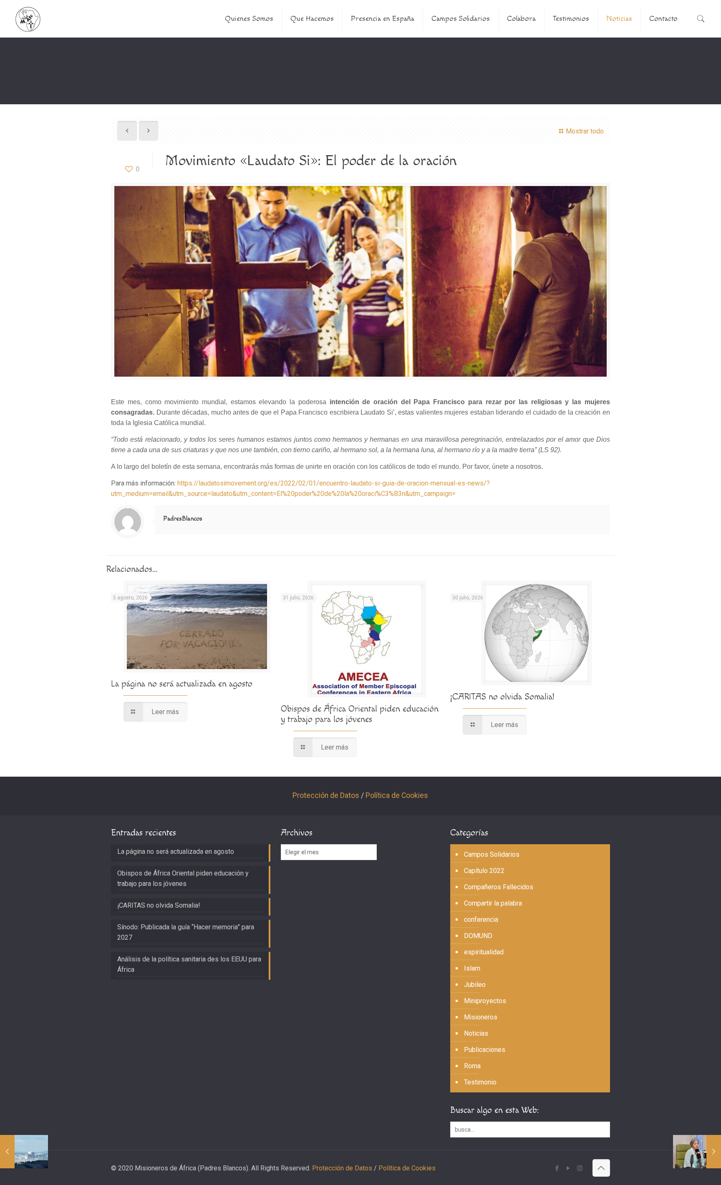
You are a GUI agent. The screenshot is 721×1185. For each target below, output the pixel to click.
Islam (472, 968)
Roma (472, 1066)
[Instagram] (579, 1168)
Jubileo (475, 985)
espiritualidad (484, 952)
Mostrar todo (584, 131)
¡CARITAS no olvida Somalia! (502, 697)
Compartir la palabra (493, 903)
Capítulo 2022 (484, 871)
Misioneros (480, 1017)
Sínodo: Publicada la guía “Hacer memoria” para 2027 (185, 932)
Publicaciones (484, 1050)
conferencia (481, 919)
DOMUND (478, 936)
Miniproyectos (485, 1001)
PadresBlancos (182, 518)
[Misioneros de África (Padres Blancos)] (27, 19)
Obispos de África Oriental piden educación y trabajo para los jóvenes (360, 714)
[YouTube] (568, 1168)
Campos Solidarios (491, 854)
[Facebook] (557, 1168)
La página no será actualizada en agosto (181, 684)
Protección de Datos (325, 795)
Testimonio (480, 1082)
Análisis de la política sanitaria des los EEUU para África (189, 964)
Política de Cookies (397, 795)
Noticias (476, 1033)
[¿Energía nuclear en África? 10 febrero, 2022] (24, 1151)
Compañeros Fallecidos (498, 887)
